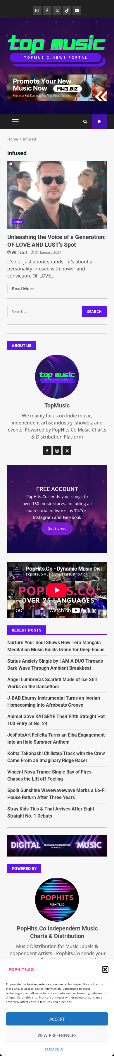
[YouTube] (76, 10)
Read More (23, 288)
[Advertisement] (57, 87)
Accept (57, 1019)
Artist (17, 222)
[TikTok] (67, 10)
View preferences (57, 1035)
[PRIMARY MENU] (15, 121)
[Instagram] (37, 10)
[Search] (85, 121)
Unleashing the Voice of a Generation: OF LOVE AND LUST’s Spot (57, 195)
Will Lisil (19, 252)
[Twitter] (57, 10)
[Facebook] (47, 10)
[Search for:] (44, 311)
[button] (105, 969)
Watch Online (99, 121)
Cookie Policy (54, 1049)
